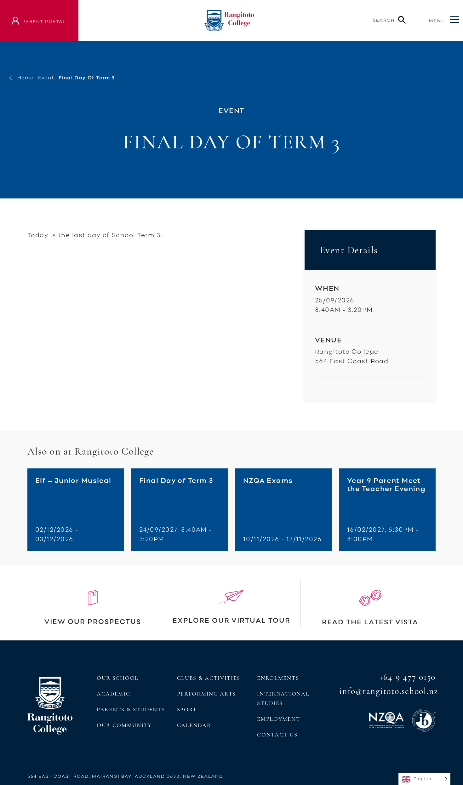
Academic (113, 693)
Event (46, 77)
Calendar (194, 725)
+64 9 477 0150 (408, 677)
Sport (187, 709)
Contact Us (277, 734)
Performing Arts (206, 693)
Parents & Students (131, 709)
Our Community (124, 725)
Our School (118, 677)
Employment (278, 718)
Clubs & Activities (208, 677)
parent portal (44, 21)
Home (25, 77)
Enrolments (278, 677)
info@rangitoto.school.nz (388, 691)
